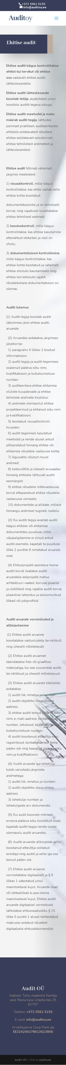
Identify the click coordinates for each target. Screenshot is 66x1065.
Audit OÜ (21, 1060)
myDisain (45, 1060)
